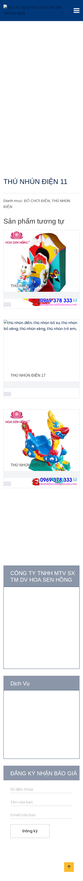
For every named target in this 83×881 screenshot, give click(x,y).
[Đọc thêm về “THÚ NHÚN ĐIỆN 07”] (7, 304)
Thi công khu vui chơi (29, 716)
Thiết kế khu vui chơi (29, 708)
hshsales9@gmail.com (36, 634)
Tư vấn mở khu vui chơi (31, 700)
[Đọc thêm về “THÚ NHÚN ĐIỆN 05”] (7, 483)
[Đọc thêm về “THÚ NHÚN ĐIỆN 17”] (7, 394)
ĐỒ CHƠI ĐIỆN (37, 200)
